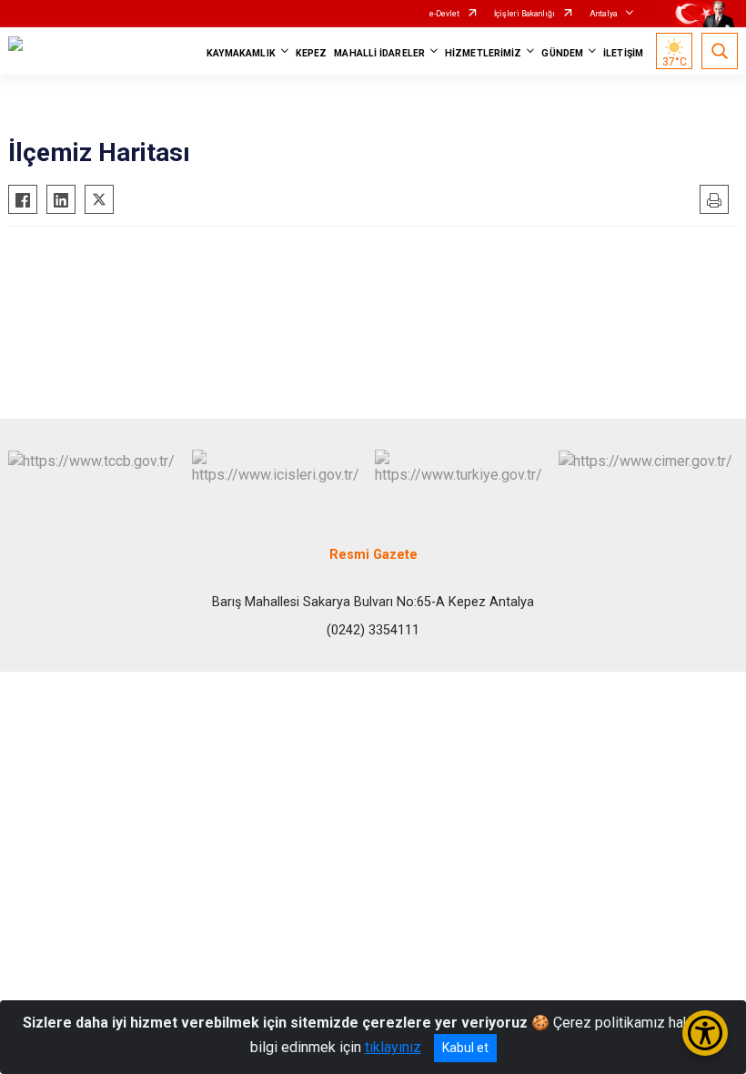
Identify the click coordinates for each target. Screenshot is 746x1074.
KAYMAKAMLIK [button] (241, 53)
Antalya (604, 13)
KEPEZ (312, 53)
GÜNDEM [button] (562, 53)
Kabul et (465, 1047)
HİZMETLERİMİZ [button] (483, 53)
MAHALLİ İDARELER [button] (379, 53)
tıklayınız (393, 1047)
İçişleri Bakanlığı (524, 13)
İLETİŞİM (623, 53)
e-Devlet (444, 13)
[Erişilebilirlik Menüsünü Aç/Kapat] (705, 1033)
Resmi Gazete (373, 554)
